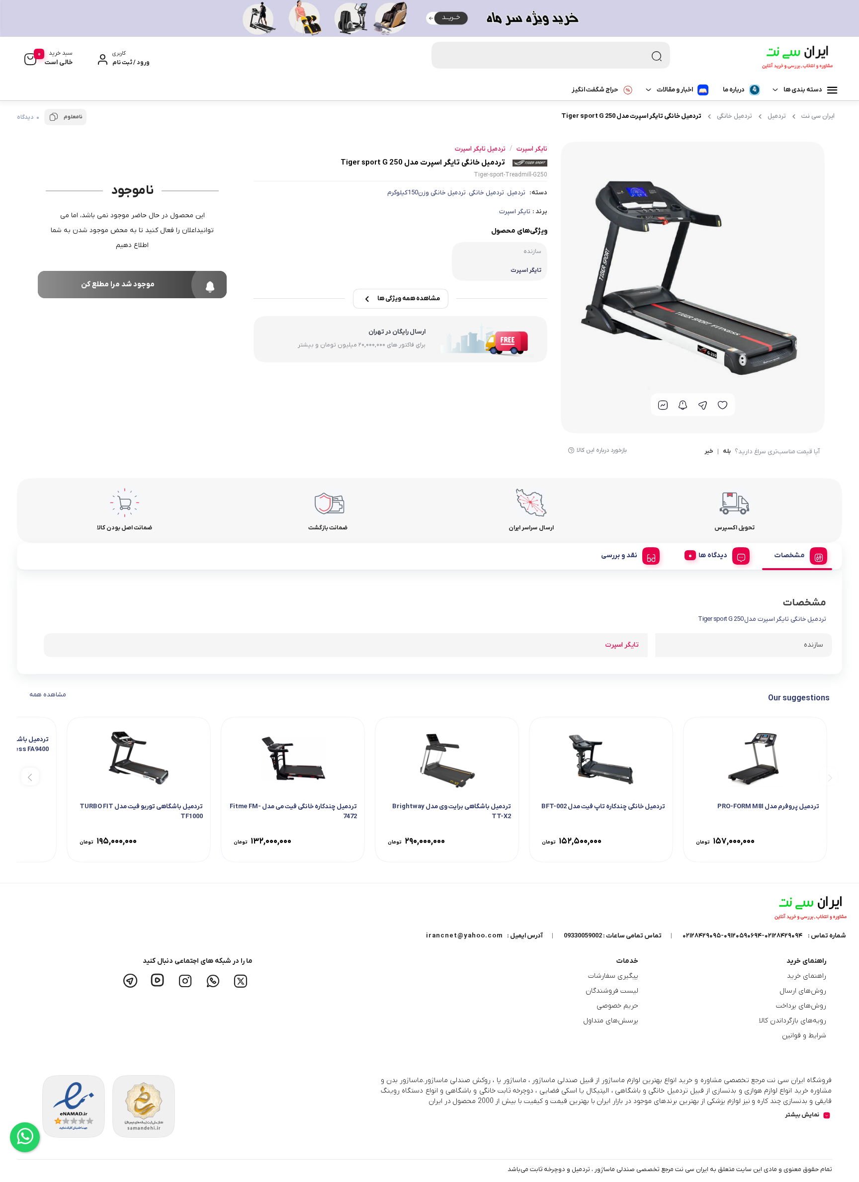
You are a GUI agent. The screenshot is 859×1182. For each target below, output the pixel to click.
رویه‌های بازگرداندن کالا (792, 1020)
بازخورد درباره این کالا (602, 450)
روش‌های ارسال (802, 991)
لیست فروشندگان (612, 991)
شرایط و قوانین (804, 1035)
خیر (708, 451)
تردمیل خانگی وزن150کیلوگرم (426, 192)
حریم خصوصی (617, 1006)
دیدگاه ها (712, 555)
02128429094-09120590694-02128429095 (742, 935)
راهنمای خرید (806, 976)
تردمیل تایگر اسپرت (480, 149)
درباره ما (734, 89)
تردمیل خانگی (734, 116)
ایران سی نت (818, 116)
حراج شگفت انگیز (595, 89)
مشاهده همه (47, 694)
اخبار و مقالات (675, 89)
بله (727, 451)
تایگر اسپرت (514, 211)
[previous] (828, 776)
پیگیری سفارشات (613, 976)
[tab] (797, 554)
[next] (30, 776)
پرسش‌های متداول (610, 1020)
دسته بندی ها (802, 89)
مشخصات (789, 555)
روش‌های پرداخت (801, 1006)
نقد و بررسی (619, 555)
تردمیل (777, 116)
